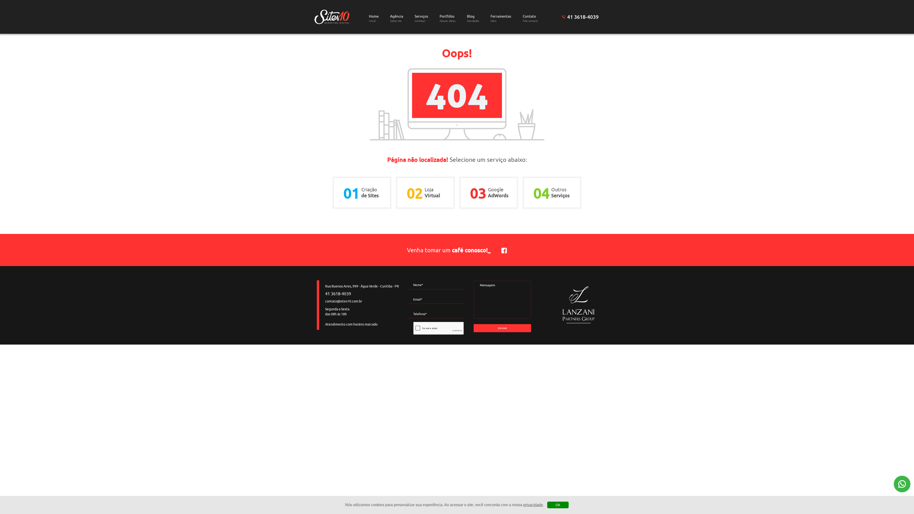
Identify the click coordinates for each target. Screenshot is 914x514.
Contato (530, 18)
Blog (473, 18)
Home (374, 18)
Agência (396, 18)
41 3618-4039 (583, 17)
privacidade (533, 505)
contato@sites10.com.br (343, 301)
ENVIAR (502, 328)
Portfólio (448, 18)
